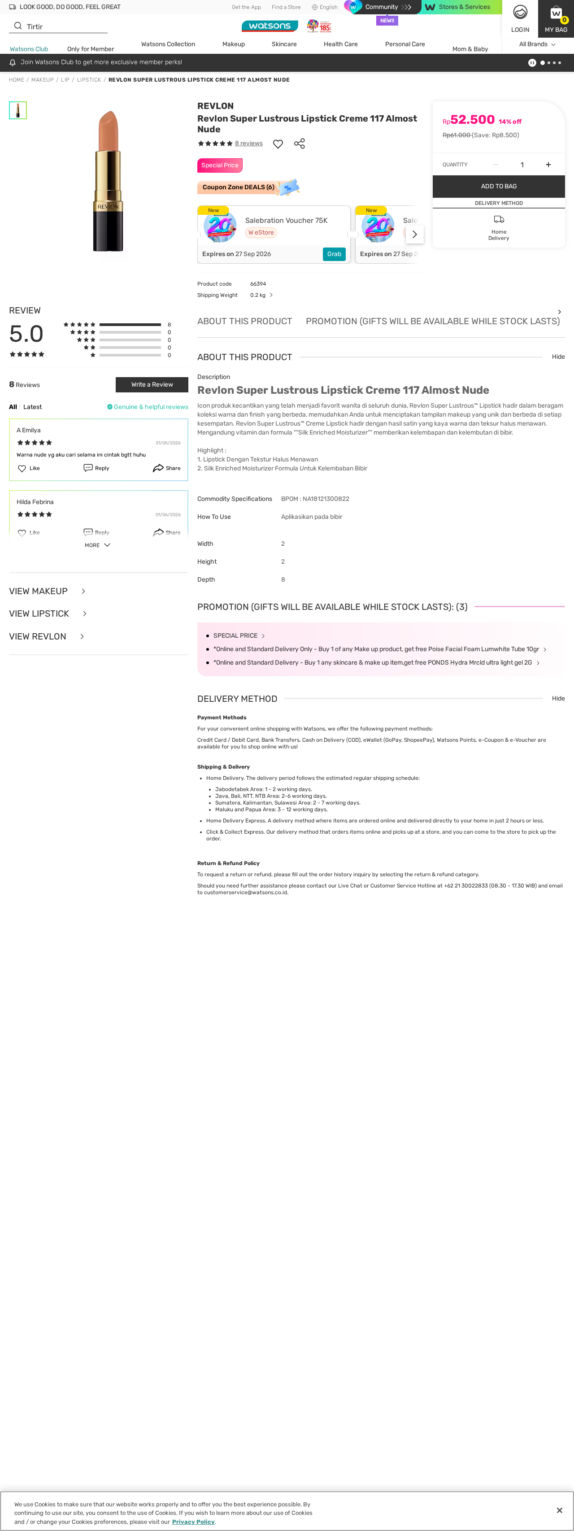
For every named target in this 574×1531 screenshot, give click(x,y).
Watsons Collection (168, 44)
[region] (287, 1511)
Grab (334, 254)
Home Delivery (225, 778)
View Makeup (39, 591)
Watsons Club (29, 49)
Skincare (284, 44)
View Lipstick (40, 613)
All (13, 407)
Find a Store (286, 7)
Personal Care (405, 44)
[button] (556, 19)
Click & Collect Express (235, 832)
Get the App (246, 7)
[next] (415, 235)
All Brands (533, 44)
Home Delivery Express (235, 821)
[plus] (548, 164)
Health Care (341, 44)
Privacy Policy (193, 1521)
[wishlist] (278, 143)
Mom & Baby (470, 49)
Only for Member (90, 49)
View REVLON (39, 636)
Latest (32, 407)
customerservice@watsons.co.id (245, 892)
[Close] (560, 1510)
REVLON (215, 105)
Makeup (233, 44)
